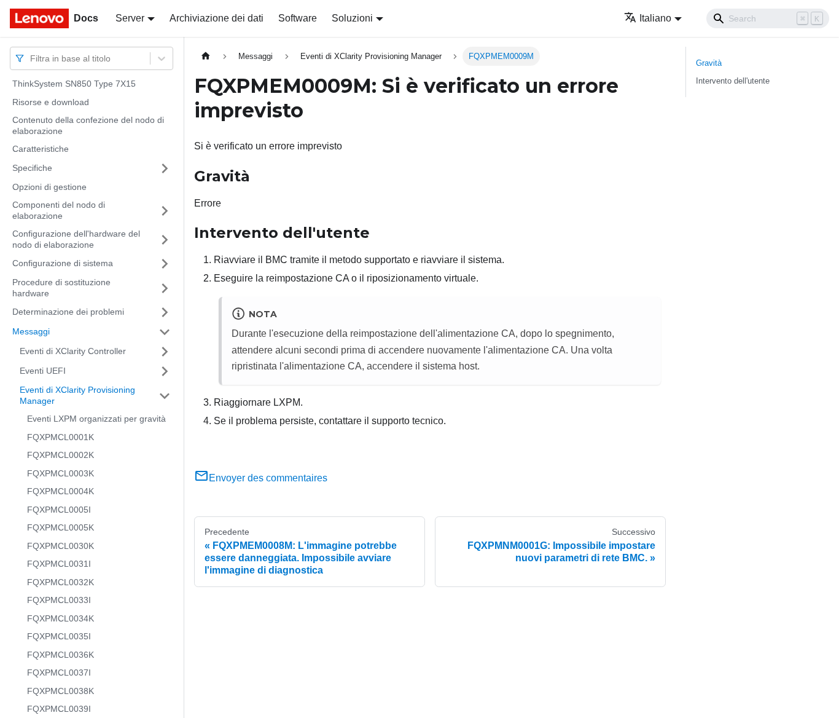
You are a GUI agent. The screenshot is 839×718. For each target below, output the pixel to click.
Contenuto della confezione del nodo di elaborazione (88, 125)
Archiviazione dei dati (216, 18)
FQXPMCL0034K (60, 618)
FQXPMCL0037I (59, 672)
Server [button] (129, 18)
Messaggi (31, 331)
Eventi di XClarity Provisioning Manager (77, 395)
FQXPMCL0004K (60, 491)
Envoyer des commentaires (268, 478)
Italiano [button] (655, 18)
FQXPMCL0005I (59, 510)
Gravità (709, 63)
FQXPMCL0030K (60, 546)
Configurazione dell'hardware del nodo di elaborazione (76, 239)
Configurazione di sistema (62, 263)
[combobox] (31, 58)
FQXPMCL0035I (59, 636)
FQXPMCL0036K (60, 655)
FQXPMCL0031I (59, 564)
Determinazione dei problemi (68, 312)
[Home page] (205, 56)
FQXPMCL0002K (60, 455)
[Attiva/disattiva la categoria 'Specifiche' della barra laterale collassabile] (164, 168)
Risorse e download (50, 102)
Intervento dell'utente (733, 80)
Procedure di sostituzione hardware (61, 287)
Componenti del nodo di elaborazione (58, 210)
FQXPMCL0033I (59, 600)
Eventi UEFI (43, 371)
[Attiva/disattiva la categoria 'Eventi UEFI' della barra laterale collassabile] (164, 371)
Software (297, 18)
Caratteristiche (40, 149)
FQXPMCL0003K (60, 473)
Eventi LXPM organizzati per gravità (96, 419)
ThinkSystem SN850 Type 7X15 (74, 84)
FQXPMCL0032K (60, 582)
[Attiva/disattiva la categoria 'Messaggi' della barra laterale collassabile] (164, 332)
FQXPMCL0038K (60, 691)
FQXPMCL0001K (60, 437)
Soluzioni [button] (352, 18)
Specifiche (32, 168)
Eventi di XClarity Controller (73, 351)
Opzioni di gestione (49, 187)
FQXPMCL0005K (60, 527)
